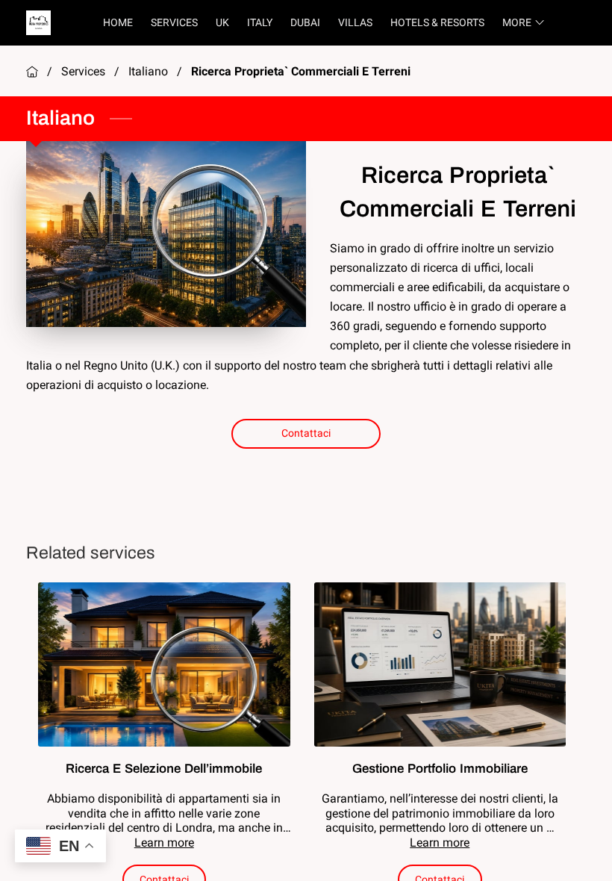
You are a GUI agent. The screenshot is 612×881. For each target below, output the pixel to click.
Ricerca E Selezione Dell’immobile (164, 769)
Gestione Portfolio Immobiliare (440, 769)
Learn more (164, 842)
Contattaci (306, 433)
